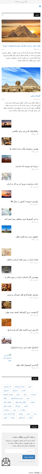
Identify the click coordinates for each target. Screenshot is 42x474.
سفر (28, 398)
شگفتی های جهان (20, 402)
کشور (5, 417)
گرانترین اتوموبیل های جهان (27, 364)
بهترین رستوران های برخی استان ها (24, 148)
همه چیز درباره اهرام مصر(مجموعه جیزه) (21, 45)
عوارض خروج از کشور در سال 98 (24, 201)
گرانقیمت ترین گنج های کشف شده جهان (21, 312)
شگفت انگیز (7, 402)
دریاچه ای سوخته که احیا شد (27, 166)
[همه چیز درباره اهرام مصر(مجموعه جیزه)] (21, 31)
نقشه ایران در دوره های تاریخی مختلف (22, 259)
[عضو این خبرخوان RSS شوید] (2, 15)
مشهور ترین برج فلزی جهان (27, 236)
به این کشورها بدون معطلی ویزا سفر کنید (21, 218)
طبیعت (32, 402)
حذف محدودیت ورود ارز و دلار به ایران (22, 183)
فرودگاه (17, 406)
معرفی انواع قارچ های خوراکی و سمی (22, 294)
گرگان (31, 417)
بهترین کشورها (8, 394)
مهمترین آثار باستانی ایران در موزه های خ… (20, 277)
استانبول (6, 390)
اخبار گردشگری (20, 386)
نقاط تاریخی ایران (9, 414)
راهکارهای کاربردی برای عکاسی (25, 131)
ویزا (35, 414)
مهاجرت (22, 410)
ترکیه (25, 394)
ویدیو (28, 414)
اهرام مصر (35, 95)
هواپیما (21, 414)
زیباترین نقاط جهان (17, 398)
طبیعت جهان (7, 406)
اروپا (29, 386)
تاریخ (18, 394)
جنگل (5, 398)
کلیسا (12, 417)
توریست (33, 394)
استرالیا (15, 390)
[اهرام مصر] (21, 79)
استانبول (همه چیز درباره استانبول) (24, 347)
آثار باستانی (7, 386)
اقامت (23, 390)
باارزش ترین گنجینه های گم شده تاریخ (23, 329)
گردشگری (21, 417)
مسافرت (6, 410)
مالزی (26, 406)
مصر (5, 23)
